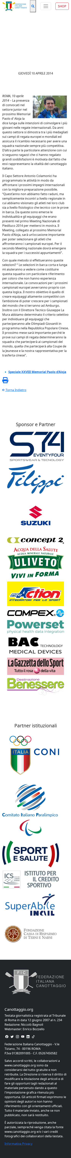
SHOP (62, 6)
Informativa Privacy (18, 1144)
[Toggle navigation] (46, 6)
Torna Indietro (15, 390)
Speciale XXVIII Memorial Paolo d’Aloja (37, 372)
